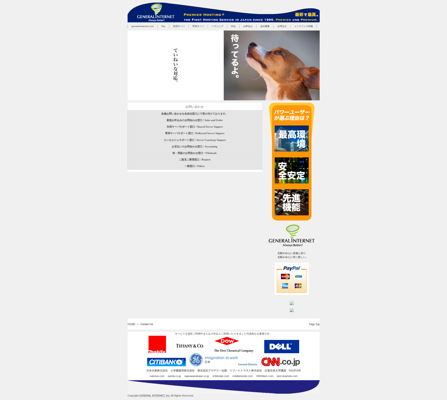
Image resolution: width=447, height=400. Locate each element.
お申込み (248, 26)
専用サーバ (198, 26)
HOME (131, 324)
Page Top (314, 324)
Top (163, 26)
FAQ (233, 26)
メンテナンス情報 (303, 26)
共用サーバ (179, 26)
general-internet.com (143, 26)
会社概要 (265, 26)
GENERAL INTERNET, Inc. (154, 395)
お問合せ (282, 26)
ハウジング (217, 26)
